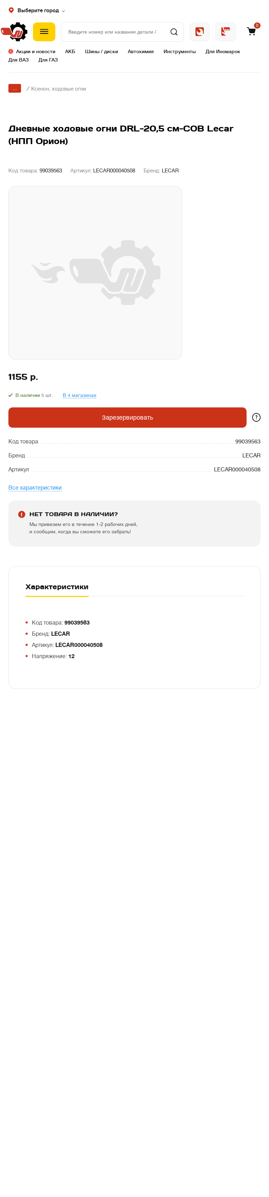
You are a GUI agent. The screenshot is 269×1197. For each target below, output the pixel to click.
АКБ (70, 51)
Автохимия (141, 51)
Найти (174, 31)
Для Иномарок (223, 51)
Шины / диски (101, 51)
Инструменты (180, 51)
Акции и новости (35, 51)
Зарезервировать (127, 417)
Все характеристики (35, 488)
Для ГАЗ (48, 60)
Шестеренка (17, 31)
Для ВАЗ (18, 60)
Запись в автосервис (199, 31)
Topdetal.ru (225, 31)
